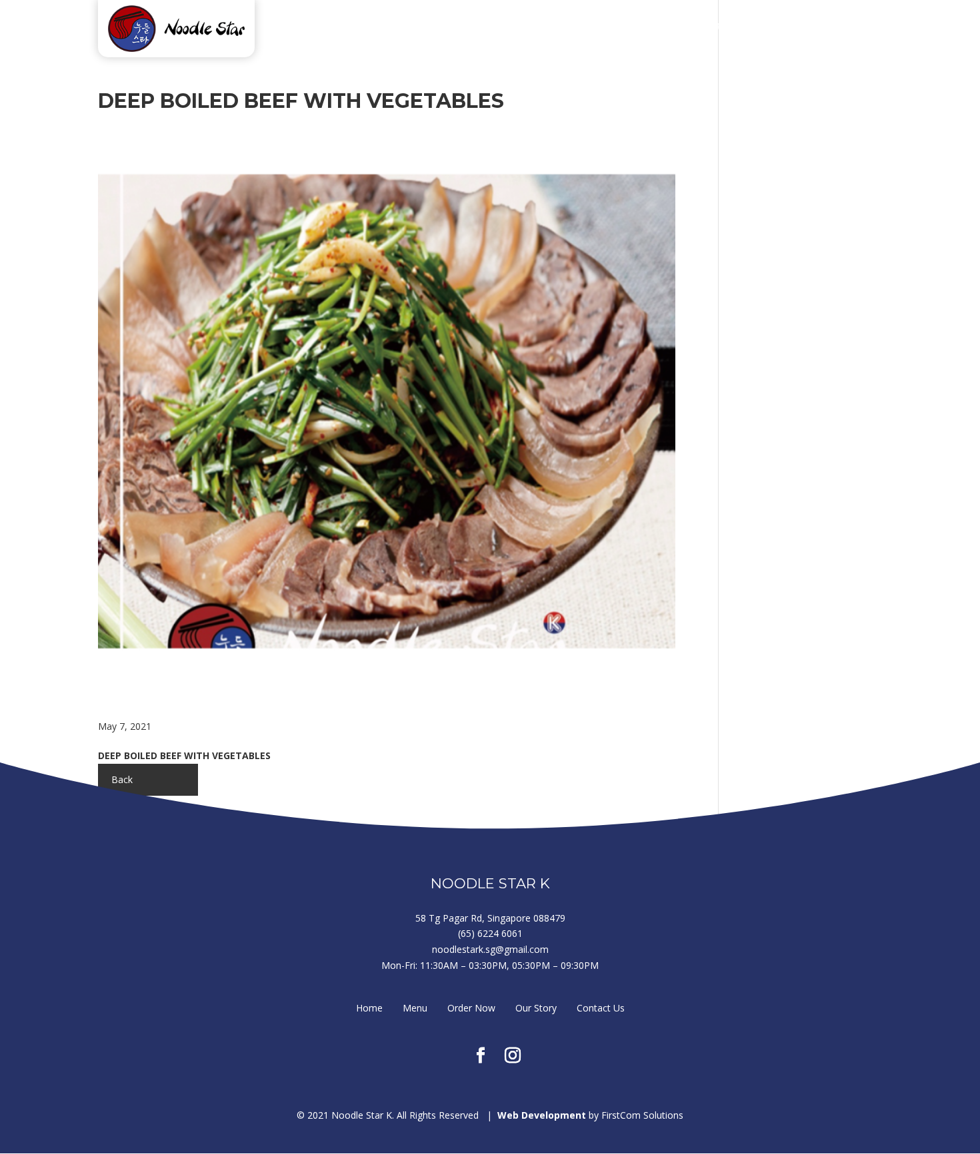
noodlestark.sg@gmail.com (490, 949)
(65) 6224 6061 (490, 933)
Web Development (541, 1115)
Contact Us (786, 26)
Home (492, 26)
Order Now (618, 26)
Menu (548, 26)
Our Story (702, 26)
